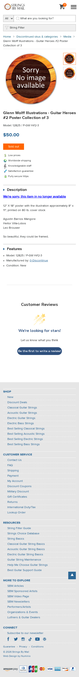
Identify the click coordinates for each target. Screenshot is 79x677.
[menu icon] (73, 7)
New (10, 397)
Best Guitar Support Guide (24, 570)
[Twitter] (16, 639)
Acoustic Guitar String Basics (26, 549)
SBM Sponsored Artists (22, 591)
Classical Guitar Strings (22, 407)
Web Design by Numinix (17, 656)
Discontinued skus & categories (37, 36)
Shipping (13, 470)
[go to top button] (72, 575)
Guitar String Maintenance (24, 559)
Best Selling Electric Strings (25, 439)
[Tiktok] (30, 639)
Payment (13, 475)
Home (7, 36)
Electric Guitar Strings (21, 418)
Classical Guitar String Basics (26, 544)
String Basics (15, 538)
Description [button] (17, 190)
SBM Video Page (18, 596)
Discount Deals (17, 402)
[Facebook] (8, 639)
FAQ (10, 465)
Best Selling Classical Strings (26, 428)
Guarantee (9, 647)
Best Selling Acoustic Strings (26, 433)
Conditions (37, 647)
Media (67, 36)
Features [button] (14, 249)
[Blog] (44, 639)
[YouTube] (37, 639)
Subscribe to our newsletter (25, 633)
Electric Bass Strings (20, 423)
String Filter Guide (19, 528)
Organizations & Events (22, 612)
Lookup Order (16, 512)
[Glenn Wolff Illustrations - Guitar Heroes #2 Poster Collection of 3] (69, 59)
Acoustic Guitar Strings (22, 412)
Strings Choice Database (23, 533)
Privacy (23, 647)
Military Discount (18, 491)
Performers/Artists (19, 606)
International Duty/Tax (21, 507)
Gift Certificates (17, 496)
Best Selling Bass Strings (23, 444)
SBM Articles (15, 585)
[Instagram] (23, 639)
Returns (12, 502)
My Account (15, 481)
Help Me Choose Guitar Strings (27, 565)
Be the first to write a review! (39, 351)
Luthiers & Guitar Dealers (23, 617)
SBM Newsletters (18, 601)
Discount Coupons (19, 486)
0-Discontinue (39, 260)
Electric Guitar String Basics (25, 554)
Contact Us (14, 460)
